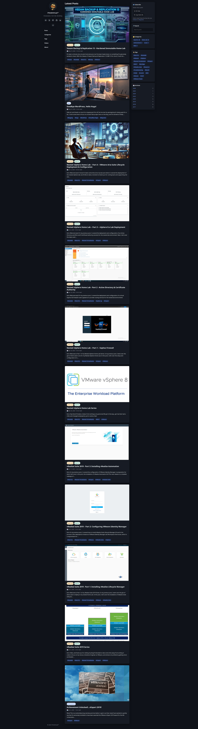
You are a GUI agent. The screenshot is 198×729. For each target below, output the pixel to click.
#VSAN (135, 73)
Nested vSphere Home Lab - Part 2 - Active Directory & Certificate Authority (96, 288)
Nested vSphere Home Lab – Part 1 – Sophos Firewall (90, 348)
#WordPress (83, 118)
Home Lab (70, 45)
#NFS (147, 73)
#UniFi (142, 76)
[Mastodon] (53, 20)
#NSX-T (98, 419)
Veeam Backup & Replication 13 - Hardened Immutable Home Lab (96, 48)
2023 (134, 96)
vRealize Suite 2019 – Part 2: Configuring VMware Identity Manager (97, 526)
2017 (134, 107)
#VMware (97, 59)
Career (146, 43)
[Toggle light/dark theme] (53, 25)
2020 (134, 99)
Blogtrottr (141, 19)
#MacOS (147, 70)
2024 (134, 94)
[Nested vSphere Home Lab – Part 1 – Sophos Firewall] (97, 324)
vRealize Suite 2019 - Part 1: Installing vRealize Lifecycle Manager (96, 586)
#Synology (142, 64)
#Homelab (143, 55)
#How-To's (83, 59)
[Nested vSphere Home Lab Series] (97, 384)
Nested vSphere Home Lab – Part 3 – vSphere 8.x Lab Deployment (96, 227)
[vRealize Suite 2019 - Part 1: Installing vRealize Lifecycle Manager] (97, 563)
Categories (47, 34)
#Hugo (76, 118)
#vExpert (98, 180)
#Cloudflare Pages (93, 118)
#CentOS (141, 73)
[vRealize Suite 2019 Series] (97, 623)
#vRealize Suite (106, 479)
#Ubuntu (136, 76)
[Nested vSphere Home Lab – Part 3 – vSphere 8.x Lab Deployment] (97, 203)
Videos (46, 43)
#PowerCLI (146, 67)
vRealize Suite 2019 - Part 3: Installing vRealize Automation (93, 466)
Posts (46, 30)
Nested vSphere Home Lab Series (82, 408)
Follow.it (135, 19)
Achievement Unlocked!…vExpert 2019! (84, 707)
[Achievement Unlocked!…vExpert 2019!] (97, 683)
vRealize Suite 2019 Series (78, 647)
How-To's (77, 45)
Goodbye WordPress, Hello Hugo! (81, 106)
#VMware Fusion (138, 79)
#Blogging (70, 118)
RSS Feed (138, 11)
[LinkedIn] (60, 20)
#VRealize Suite (138, 67)
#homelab (76, 59)
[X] (49, 20)
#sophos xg (99, 301)
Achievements (71, 704)
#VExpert (150, 61)
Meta (69, 103)
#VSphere (143, 58)
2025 (134, 91)
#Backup (90, 59)
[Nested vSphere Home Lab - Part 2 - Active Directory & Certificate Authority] (97, 263)
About (46, 47)
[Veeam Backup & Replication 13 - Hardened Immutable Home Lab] (97, 24)
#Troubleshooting (138, 70)
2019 (134, 102)
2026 (134, 88)
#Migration (103, 118)
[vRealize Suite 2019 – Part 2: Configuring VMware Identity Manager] (97, 503)
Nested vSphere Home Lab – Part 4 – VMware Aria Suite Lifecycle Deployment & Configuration (96, 165)
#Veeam (69, 59)
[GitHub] (56, 20)
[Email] (45, 20)
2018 (134, 104)
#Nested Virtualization (88, 180)
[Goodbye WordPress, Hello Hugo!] (97, 82)
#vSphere (108, 540)
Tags (45, 39)
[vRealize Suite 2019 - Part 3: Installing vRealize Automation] (97, 442)
